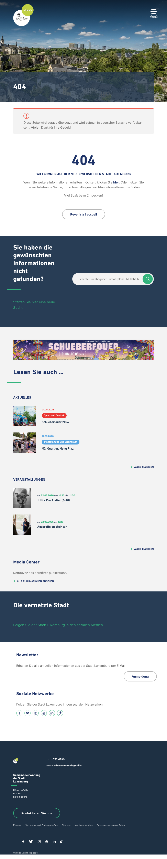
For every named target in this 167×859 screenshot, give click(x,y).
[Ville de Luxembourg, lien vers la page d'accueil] (23, 25)
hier (116, 182)
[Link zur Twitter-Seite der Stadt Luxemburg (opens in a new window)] (27, 713)
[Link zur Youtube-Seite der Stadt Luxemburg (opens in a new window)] (44, 713)
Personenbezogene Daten (111, 825)
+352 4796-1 (58, 759)
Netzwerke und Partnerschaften (41, 825)
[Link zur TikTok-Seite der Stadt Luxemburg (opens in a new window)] (60, 713)
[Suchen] (148, 279)
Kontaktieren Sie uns (36, 813)
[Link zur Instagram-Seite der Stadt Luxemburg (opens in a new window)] (36, 713)
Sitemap (66, 825)
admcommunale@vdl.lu (68, 765)
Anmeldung (140, 676)
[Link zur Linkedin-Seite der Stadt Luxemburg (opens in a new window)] (52, 713)
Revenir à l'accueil (83, 214)
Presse (17, 825)
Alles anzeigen (144, 467)
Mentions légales (84, 825)
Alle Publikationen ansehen (35, 581)
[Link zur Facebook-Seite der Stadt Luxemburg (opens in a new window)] (19, 713)
